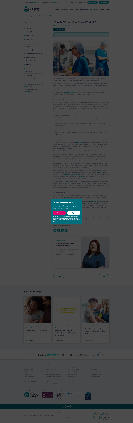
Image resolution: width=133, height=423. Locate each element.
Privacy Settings (65, 219)
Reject (74, 213)
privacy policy (69, 216)
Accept (59, 213)
